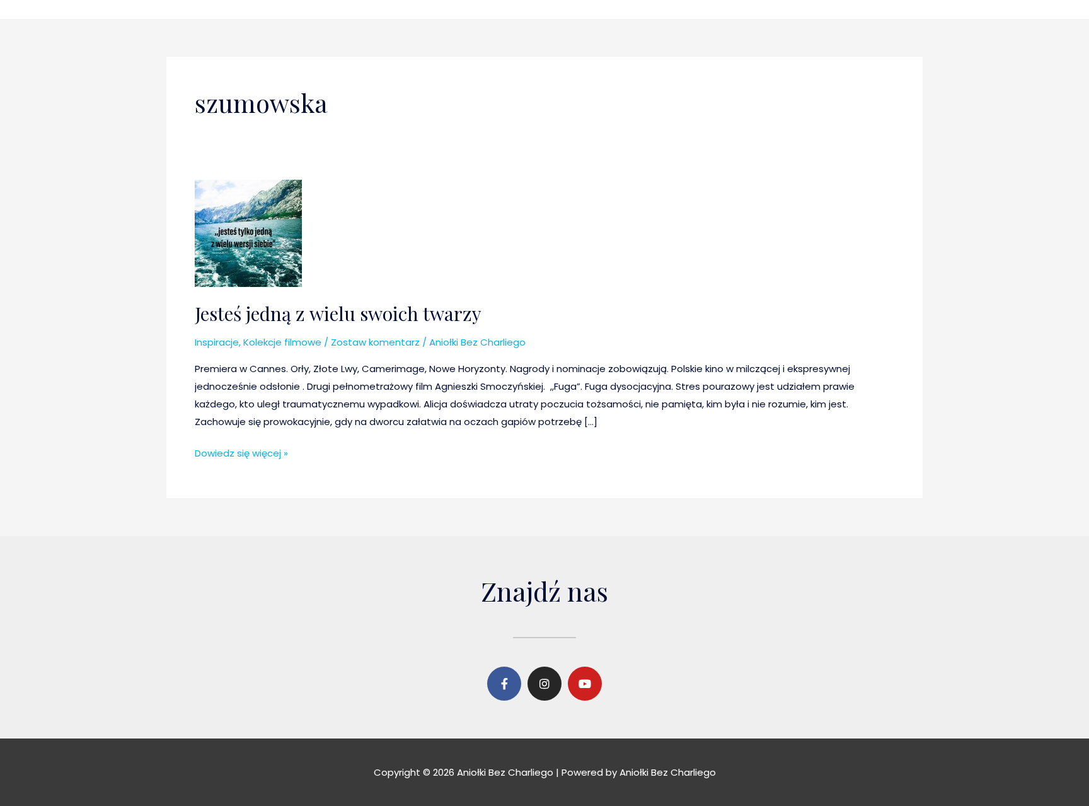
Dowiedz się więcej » (241, 452)
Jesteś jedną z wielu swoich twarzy (338, 313)
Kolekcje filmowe (282, 342)
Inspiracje (217, 342)
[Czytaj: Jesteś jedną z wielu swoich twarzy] (248, 232)
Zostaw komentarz (375, 342)
